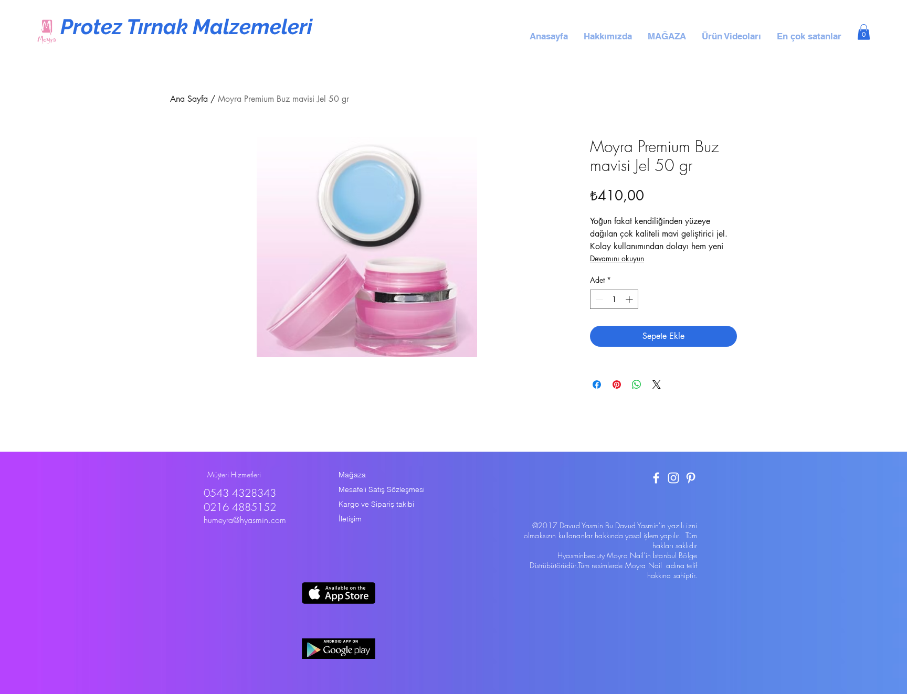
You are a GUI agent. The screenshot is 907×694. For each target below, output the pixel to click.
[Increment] (630, 299)
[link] (863, 32)
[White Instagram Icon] (673, 478)
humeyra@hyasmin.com (245, 520)
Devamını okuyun (617, 258)
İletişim (350, 519)
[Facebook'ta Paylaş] (596, 384)
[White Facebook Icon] (656, 478)
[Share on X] (656, 384)
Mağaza (352, 474)
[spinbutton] (614, 299)
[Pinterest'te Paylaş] (616, 384)
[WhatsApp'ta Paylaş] (636, 384)
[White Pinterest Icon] (690, 478)
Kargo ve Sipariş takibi (376, 504)
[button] (608, 36)
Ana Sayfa (189, 98)
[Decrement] (598, 299)
